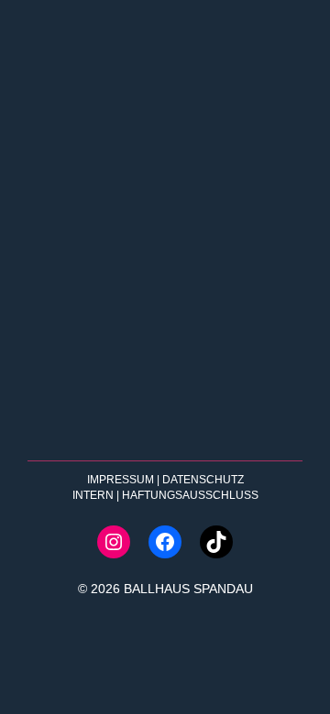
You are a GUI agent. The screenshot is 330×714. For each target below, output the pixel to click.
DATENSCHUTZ (203, 479)
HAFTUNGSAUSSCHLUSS (190, 495)
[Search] (267, 421)
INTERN (93, 495)
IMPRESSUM (120, 479)
